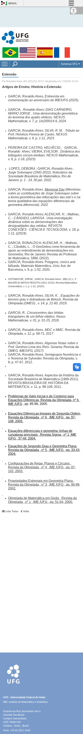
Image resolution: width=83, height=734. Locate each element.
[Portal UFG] (15, 37)
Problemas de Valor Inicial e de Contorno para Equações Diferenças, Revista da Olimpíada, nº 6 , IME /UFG (44, 400)
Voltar (25, 511)
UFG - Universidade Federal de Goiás (24, 697)
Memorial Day (55, 189)
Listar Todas (11, 511)
